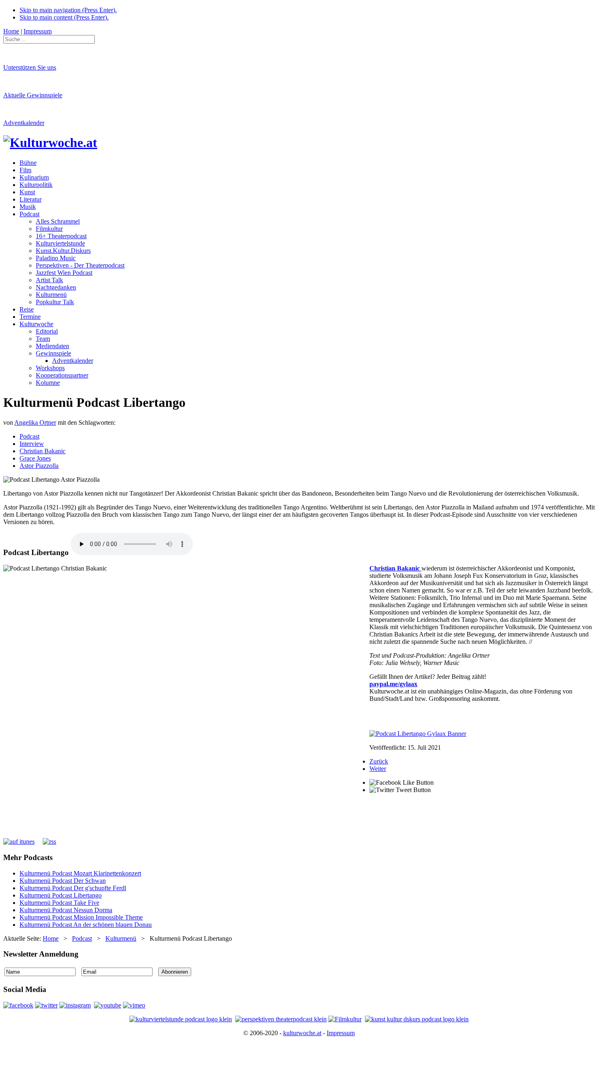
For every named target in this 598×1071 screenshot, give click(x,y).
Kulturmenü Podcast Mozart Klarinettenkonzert (80, 873)
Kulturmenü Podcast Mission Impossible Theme (81, 917)
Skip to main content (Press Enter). (64, 17)
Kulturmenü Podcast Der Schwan (63, 880)
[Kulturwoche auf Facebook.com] (18, 1005)
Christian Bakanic (42, 451)
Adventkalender (23, 122)
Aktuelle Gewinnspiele (32, 95)
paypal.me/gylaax (393, 683)
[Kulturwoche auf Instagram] (75, 1005)
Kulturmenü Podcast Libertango (61, 895)
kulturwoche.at (302, 1032)
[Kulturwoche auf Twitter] (46, 1005)
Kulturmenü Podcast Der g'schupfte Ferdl (73, 887)
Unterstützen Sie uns (29, 67)
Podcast (29, 436)
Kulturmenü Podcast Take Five (59, 902)
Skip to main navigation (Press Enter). (68, 10)
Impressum (341, 1032)
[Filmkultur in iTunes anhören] (345, 1019)
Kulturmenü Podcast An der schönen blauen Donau (86, 924)
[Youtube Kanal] (134, 1005)
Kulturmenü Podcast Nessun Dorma (66, 909)
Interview (32, 443)
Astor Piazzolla (39, 465)
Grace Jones (35, 458)
